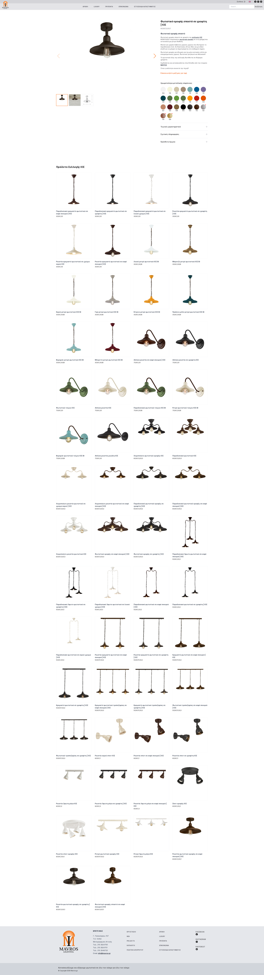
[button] (154, 56)
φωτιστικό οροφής (186, 39)
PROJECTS (131, 941)
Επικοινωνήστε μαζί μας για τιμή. (174, 73)
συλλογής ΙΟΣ (197, 37)
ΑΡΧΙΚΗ (85, 6)
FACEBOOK (200, 932)
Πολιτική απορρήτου (135, 950)
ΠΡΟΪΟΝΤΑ (109, 6)
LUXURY (97, 6)
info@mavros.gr (104, 953)
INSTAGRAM (201, 939)
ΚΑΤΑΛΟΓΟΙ (131, 945)
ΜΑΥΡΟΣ (164, 65)
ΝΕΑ (128, 936)
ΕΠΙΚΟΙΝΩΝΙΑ (123, 6)
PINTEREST (200, 947)
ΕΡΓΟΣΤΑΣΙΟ (131, 932)
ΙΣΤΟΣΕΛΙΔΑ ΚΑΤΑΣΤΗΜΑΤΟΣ (145, 6)
